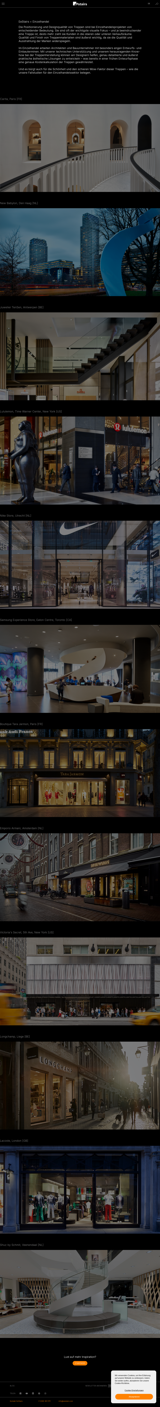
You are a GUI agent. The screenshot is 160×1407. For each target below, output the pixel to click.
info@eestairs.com (66, 1401)
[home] (80, 4)
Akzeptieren (134, 1397)
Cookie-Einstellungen (134, 1390)
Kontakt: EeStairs (16, 1401)
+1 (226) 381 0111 (44, 1401)
